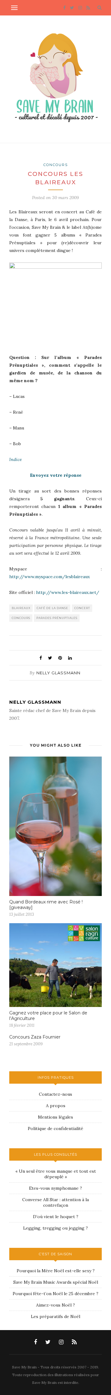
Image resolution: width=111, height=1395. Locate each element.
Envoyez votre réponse (55, 475)
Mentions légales (55, 1117)
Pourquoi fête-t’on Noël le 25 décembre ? (55, 1293)
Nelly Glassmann (58, 672)
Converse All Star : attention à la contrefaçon (55, 1202)
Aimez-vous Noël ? (55, 1305)
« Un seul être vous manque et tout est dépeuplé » (55, 1174)
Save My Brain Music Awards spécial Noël (55, 1282)
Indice (15, 459)
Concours (55, 165)
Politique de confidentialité (55, 1128)
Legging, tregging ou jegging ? (55, 1228)
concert (82, 608)
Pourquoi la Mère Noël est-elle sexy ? (56, 1270)
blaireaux (21, 608)
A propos (55, 1105)
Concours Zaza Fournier (34, 1037)
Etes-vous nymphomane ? (55, 1188)
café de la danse (52, 608)
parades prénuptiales (56, 618)
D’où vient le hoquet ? (55, 1216)
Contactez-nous (55, 1094)
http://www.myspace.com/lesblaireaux (49, 576)
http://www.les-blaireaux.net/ (67, 592)
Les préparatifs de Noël (55, 1316)
